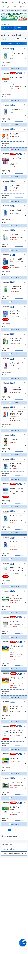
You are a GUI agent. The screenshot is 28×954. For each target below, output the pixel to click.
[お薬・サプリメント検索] (3, 7)
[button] (7, 28)
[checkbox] (14, 68)
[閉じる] (25, 940)
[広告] (14, 17)
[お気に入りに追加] (25, 49)
